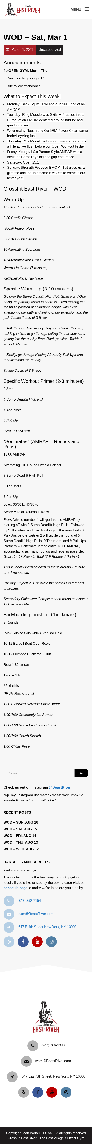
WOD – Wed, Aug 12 (21, 849)
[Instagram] (52, 942)
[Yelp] (10, 942)
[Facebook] (24, 942)
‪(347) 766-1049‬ (53, 1045)
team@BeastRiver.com (35, 914)
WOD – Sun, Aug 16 (21, 822)
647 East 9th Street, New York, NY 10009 (53, 1076)
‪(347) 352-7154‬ (29, 900)
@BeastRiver (60, 787)
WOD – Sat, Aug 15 (20, 829)
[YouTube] (38, 942)
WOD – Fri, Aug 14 (20, 836)
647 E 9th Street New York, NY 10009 (47, 927)
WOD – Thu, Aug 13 (21, 842)
